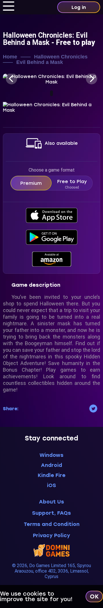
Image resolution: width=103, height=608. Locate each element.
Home (10, 57)
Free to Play (72, 184)
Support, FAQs (51, 513)
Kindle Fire (52, 475)
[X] (93, 408)
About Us (51, 502)
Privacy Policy (51, 535)
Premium (31, 183)
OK (94, 596)
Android (51, 465)
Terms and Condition (52, 524)
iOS (51, 485)
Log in (79, 7)
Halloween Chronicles (61, 57)
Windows (51, 455)
